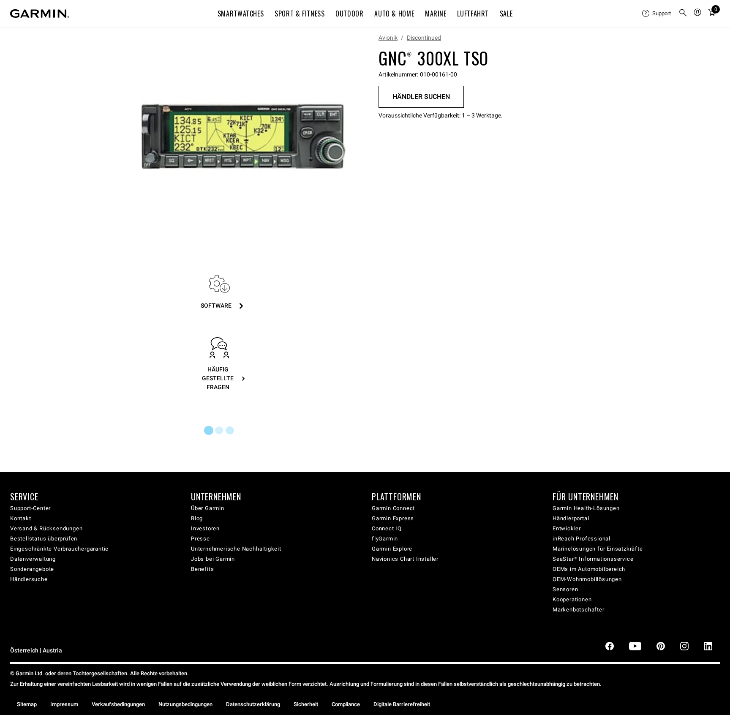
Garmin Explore (392, 549)
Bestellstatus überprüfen (43, 538)
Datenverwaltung (33, 559)
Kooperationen (572, 599)
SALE (506, 13)
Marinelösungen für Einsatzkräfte (598, 549)
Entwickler (567, 528)
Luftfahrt (473, 13)
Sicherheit (306, 704)
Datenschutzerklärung (253, 704)
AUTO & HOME (394, 13)
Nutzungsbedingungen (185, 704)
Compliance (346, 704)
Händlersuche (29, 579)
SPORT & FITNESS (300, 13)
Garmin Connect (393, 508)
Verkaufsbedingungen (118, 704)
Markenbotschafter (579, 609)
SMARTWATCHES (241, 13)
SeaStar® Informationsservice (593, 559)
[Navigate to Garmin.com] (39, 13)
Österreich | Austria (36, 650)
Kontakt (20, 518)
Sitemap (27, 704)
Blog (197, 518)
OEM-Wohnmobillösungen (587, 579)
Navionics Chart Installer (405, 559)
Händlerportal (571, 518)
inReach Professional (581, 538)
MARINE (436, 13)
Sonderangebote (32, 569)
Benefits (202, 569)
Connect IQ (387, 528)
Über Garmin (207, 508)
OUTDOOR (349, 13)
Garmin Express (393, 518)
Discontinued (424, 38)
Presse (200, 538)
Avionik (388, 38)
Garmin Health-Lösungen (586, 508)
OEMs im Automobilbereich (589, 569)
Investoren (205, 528)
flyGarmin (385, 538)
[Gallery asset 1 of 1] (244, 137)
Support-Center (30, 508)
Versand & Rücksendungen (46, 528)
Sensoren (565, 589)
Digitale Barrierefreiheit (401, 704)
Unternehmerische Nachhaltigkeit (236, 549)
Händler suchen (421, 97)
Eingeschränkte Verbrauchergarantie (59, 549)
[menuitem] (657, 13)
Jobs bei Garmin (213, 559)
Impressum (64, 704)
